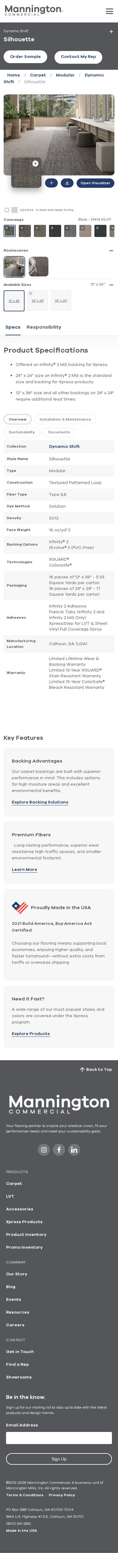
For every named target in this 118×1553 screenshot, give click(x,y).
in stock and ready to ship (55, 210)
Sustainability (22, 432)
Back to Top (99, 1069)
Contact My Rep (78, 57)
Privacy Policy (62, 1495)
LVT (10, 1196)
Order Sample (25, 57)
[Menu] (109, 11)
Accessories (19, 1209)
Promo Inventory (24, 1247)
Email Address (22, 1425)
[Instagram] (44, 1151)
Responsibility (44, 327)
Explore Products (31, 1034)
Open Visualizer (95, 183)
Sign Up (59, 1459)
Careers (15, 1325)
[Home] (34, 14)
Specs (13, 327)
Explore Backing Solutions (40, 802)
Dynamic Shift (64, 447)
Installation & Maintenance (65, 419)
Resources (17, 1312)
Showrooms (19, 1377)
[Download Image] (67, 183)
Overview (17, 419)
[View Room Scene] (14, 267)
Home (13, 75)
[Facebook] (59, 1151)
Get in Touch (20, 1352)
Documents (59, 432)
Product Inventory (26, 1235)
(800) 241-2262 (18, 1523)
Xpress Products (24, 1222)
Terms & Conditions (25, 1495)
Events (13, 1300)
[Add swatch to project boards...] (35, 164)
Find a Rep (17, 1364)
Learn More (24, 870)
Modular (65, 75)
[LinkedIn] (74, 1151)
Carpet (38, 75)
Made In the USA (21, 1530)
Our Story (16, 1274)
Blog (10, 1287)
